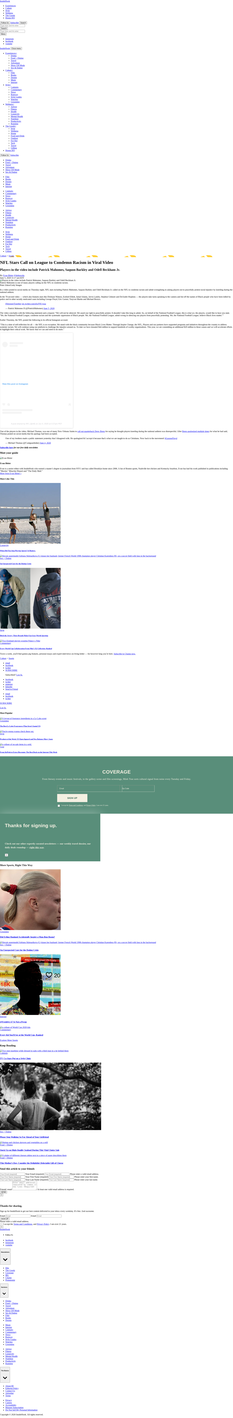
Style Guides (16, 97)
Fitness (14, 109)
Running (14, 124)
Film (13, 73)
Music (13, 80)
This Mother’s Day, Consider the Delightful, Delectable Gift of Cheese (31, 1163)
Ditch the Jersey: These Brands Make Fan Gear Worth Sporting (24, 636)
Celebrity (15, 87)
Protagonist (10, 1280)
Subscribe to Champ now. (125, 654)
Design (14, 77)
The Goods (10, 15)
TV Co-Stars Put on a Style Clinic (15, 1058)
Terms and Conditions (76, 805)
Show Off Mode (18, 65)
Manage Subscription (14, 1407)
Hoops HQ (10, 18)
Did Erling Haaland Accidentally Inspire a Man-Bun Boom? (27, 937)
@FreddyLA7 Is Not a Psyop (13, 1022)
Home (13, 133)
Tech (13, 143)
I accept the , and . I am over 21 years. (85, 805)
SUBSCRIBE (11, 670)
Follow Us (5, 23)
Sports (11, 256)
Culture (8, 8)
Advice (14, 107)
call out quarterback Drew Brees (91, 431)
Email (2, 1216)
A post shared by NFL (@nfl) (23, 424)
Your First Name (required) (36, 1177)
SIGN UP (4, 1219)
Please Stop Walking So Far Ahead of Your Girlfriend (24, 1137)
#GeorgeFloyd (171, 438)
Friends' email (6, 1189)
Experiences (10, 6)
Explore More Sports (9, 1040)
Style (7, 10)
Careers (8, 1403)
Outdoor (14, 138)
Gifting (14, 148)
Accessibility (10, 1405)
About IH (9, 1386)
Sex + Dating (5, 558)
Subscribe (14, 22)
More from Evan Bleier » (10, 473)
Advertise (9, 1393)
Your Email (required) (34, 1174)
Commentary (16, 90)
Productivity (16, 121)
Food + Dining (17, 58)
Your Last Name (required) (36, 1180)
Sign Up (72, 798)
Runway (14, 94)
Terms (8, 1396)
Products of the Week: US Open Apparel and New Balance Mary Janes (26, 739)
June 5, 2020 (49, 308)
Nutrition (14, 119)
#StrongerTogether (13, 304)
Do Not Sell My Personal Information (21, 1410)
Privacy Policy (91, 805)
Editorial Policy (12, 1388)
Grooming (15, 102)
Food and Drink (17, 136)
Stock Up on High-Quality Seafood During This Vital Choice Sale (29, 1150)
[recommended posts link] (30, 929)
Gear (2, 747)
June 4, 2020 (45, 443)
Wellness (9, 13)
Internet (14, 82)
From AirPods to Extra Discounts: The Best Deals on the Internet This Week (28, 752)
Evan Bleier (8, 275)
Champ (8, 1278)
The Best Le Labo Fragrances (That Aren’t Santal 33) (20, 726)
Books (13, 75)
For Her (14, 141)
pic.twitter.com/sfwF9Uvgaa (34, 304)
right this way (36, 847)
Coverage (9, 1273)
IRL (7, 1275)
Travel (13, 60)
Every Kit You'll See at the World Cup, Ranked (21, 1035)
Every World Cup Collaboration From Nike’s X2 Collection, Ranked (26, 649)
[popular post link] (23, 718)
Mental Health (17, 116)
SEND (3, 1192)
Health (13, 111)
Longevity (15, 114)
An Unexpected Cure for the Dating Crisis (15, 564)
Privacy (8, 1400)
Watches (14, 99)
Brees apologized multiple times (195, 431)
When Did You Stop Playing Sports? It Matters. (18, 551)
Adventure (15, 63)
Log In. (19, 675)
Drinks (14, 56)
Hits (7, 1268)
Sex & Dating (17, 68)
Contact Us (10, 1391)
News (13, 92)
